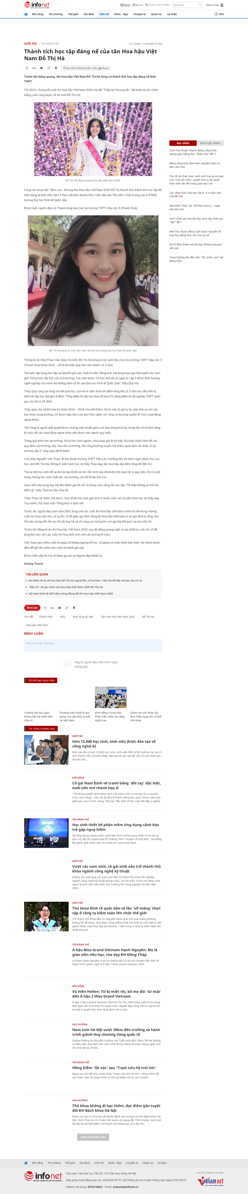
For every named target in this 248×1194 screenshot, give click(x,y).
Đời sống (37, 14)
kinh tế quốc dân (83, 616)
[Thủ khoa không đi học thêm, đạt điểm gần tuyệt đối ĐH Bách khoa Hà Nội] (46, 1114)
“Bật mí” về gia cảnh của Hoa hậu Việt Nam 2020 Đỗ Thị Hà (66, 587)
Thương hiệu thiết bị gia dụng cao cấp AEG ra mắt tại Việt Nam (75, 716)
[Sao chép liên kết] (48, 68)
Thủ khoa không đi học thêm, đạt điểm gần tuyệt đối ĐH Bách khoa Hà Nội (116, 1108)
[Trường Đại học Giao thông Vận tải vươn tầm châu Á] (40, 697)
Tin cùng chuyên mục (42, 728)
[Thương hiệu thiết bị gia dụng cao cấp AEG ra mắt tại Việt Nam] (75, 697)
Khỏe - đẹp (121, 14)
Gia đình (89, 14)
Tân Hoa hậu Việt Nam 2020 (118, 616)
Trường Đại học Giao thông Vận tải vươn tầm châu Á (38, 716)
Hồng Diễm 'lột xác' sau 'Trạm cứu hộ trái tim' (114, 1067)
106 (180, 196)
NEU (62, 616)
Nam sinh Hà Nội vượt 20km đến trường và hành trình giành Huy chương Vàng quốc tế (116, 1032)
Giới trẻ (104, 14)
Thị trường (56, 14)
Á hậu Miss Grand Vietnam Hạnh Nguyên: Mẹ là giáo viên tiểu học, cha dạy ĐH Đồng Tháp (114, 952)
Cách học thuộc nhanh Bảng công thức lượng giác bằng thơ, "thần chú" (193, 152)
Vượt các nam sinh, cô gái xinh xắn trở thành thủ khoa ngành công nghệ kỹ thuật (116, 869)
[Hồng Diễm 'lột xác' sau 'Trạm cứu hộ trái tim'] (46, 1076)
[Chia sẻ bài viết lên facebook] (27, 68)
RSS (221, 14)
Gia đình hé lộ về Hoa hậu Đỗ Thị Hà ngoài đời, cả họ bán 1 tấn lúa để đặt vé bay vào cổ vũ (85, 580)
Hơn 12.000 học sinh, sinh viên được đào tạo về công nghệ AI (114, 744)
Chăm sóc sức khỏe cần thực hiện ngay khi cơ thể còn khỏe (145, 716)
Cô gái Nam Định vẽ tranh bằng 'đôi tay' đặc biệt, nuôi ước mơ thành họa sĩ (116, 785)
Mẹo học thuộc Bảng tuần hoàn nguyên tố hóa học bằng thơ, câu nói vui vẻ (195, 233)
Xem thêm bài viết (93, 1137)
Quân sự (156, 14)
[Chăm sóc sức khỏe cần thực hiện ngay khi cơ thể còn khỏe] (146, 697)
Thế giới (73, 14)
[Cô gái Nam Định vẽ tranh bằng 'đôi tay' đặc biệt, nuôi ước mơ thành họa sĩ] (46, 791)
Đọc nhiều (183, 143)
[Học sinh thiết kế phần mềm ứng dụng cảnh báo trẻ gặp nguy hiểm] (46, 833)
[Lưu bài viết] (56, 68)
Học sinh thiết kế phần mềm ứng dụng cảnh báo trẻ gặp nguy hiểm (115, 827)
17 (214, 154)
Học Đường (80, 1024)
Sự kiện (172, 14)
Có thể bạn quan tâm (41, 680)
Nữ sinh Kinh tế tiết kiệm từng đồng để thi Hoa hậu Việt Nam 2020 (71, 593)
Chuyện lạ (139, 14)
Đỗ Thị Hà (148, 616)
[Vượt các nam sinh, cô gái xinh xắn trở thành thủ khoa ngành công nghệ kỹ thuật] (46, 875)
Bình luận (32, 607)
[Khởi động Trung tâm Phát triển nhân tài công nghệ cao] (111, 697)
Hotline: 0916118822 (159, 4)
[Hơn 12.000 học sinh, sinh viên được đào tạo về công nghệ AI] (46, 750)
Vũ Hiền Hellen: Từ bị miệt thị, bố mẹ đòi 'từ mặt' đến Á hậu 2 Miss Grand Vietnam (116, 994)
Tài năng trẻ (50, 43)
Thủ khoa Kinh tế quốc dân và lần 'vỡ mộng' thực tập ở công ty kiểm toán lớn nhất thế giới (116, 910)
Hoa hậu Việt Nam (37, 625)
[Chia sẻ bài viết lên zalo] (34, 68)
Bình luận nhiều (210, 143)
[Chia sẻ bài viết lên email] (41, 68)
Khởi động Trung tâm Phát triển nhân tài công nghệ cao (110, 716)
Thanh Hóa (45, 616)
